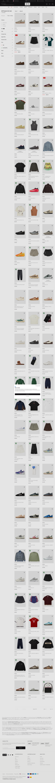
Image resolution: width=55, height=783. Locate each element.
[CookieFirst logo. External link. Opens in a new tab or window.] (15, 386)
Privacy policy (38, 385)
